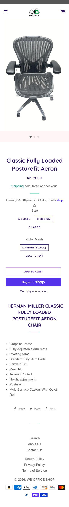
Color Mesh (34, 239)
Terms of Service (34, 470)
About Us (34, 444)
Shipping (17, 186)
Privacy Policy (34, 465)
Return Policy (34, 459)
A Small (24, 219)
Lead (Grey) (34, 255)
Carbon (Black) (34, 247)
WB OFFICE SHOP (41, 479)
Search (35, 438)
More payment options (33, 291)
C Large (34, 227)
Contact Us (34, 450)
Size (34, 210)
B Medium (44, 219)
